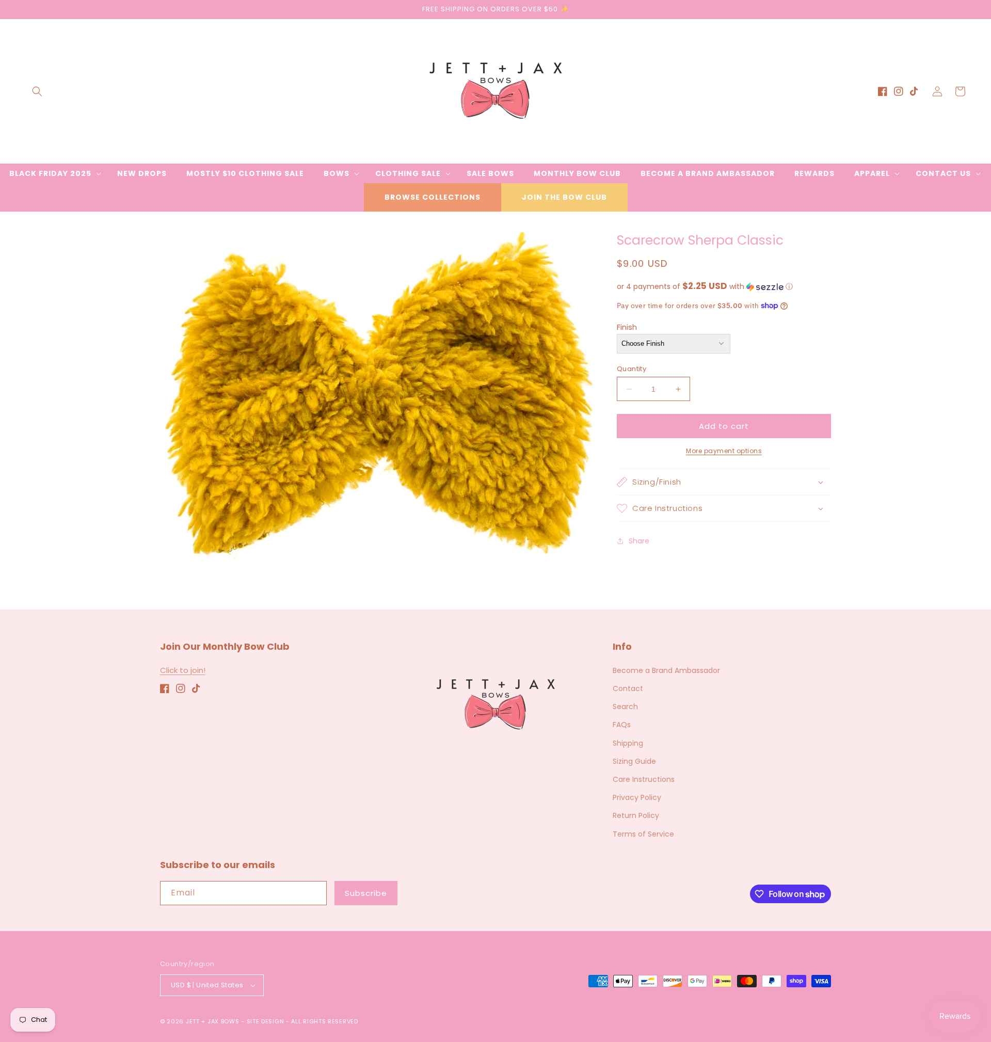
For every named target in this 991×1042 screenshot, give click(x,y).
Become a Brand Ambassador (666, 670)
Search (625, 706)
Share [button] (639, 541)
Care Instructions (644, 779)
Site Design (265, 1021)
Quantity (631, 369)
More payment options (724, 450)
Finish (627, 327)
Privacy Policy (637, 797)
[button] (37, 91)
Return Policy (636, 815)
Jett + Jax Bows (212, 1021)
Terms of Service (643, 834)
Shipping (628, 743)
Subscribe (366, 893)
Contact (628, 688)
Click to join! (182, 670)
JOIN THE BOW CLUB (564, 197)
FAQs (622, 724)
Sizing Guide (634, 761)
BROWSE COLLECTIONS (433, 197)
